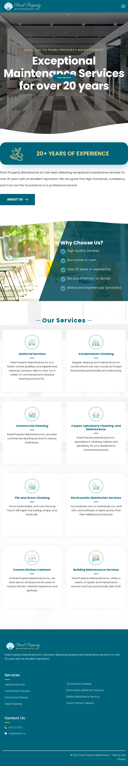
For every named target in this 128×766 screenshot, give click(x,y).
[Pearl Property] (23, 6)
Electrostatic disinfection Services (96, 498)
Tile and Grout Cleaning (32, 498)
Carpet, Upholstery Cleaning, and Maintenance (96, 427)
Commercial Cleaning (32, 426)
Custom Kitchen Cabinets (32, 570)
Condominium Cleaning (96, 354)
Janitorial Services (32, 354)
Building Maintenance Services (96, 570)
